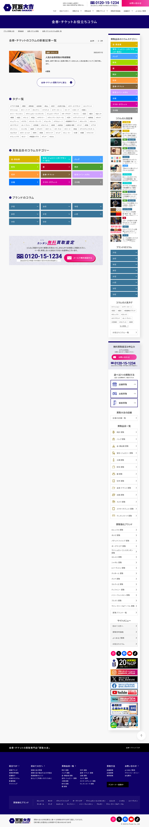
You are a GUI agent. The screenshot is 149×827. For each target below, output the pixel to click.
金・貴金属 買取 (122, 446)
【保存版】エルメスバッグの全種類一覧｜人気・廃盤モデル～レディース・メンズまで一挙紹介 (130, 163)
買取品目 (21, 31)
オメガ (99, 117)
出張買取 (123, 393)
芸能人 (84, 110)
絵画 (82, 133)
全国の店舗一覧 (119, 418)
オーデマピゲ (67, 114)
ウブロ (24, 121)
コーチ (68, 110)
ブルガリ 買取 (116, 600)
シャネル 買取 (116, 562)
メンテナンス (88, 106)
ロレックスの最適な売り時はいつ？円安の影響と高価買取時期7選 (129, 144)
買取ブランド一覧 (120, 612)
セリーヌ (67, 129)
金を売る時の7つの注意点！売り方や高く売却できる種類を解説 (130, 127)
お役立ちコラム (119, 644)
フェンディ (48, 121)
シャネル (24, 129)
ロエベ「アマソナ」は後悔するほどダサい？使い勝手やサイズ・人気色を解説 (129, 232)
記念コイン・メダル (82, 174)
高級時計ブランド (71, 121)
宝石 (84, 114)
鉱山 (46, 106)
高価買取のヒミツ (37, 775)
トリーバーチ (26, 110)
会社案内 (128, 775)
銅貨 (24, 106)
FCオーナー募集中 (116, 784)
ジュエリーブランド (53, 114)
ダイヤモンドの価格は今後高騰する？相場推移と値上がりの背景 (129, 188)
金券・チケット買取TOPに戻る (53, 82)
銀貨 (12, 117)
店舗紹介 (12, 775)
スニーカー (67, 133)
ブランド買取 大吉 (8, 31)
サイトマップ (13, 784)
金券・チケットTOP (133, 748)
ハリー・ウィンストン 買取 (120, 595)
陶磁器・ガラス (34, 137)
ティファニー (14, 129)
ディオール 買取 (117, 573)
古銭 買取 (120, 495)
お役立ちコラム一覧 (121, 332)
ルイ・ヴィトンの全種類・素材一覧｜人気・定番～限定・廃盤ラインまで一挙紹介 (130, 215)
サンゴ (26, 117)
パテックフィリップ (79, 117)
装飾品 (91, 117)
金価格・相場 (70, 125)
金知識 (39, 106)
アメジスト (90, 133)
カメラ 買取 (121, 501)
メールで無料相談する (82, 257)
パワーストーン (57, 110)
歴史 (91, 114)
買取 (48, 71)
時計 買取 (120, 432)
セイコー (77, 114)
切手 (69, 117)
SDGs (52, 137)
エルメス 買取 (116, 557)
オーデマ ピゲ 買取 (118, 546)
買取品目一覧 (68, 766)
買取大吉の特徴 (36, 770)
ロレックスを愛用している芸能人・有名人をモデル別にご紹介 (130, 205)
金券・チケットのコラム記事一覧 (52, 31)
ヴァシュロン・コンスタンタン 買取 (122, 551)
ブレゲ (45, 137)
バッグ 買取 (121, 439)
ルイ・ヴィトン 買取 (118, 568)
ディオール (40, 804)
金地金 (60, 125)
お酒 (75, 133)
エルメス (93, 121)
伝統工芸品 (61, 106)
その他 (77, 182)
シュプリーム (15, 121)
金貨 (32, 129)
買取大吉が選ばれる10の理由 (41, 773)
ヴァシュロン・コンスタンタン (35, 114)
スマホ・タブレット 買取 (125, 508)
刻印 (53, 106)
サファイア (50, 133)
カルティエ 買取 (117, 584)
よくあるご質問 (141, 11)
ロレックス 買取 (117, 529)
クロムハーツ (59, 121)
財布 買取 (120, 467)
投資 (53, 125)
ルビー (24, 137)
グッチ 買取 (115, 578)
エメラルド (14, 133)
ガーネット (58, 129)
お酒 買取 (120, 460)
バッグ (58, 133)
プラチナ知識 (15, 106)
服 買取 (119, 474)
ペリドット (46, 110)
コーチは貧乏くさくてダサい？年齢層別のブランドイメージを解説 (130, 240)
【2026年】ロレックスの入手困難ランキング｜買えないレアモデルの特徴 (129, 197)
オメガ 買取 (115, 535)
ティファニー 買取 (117, 589)
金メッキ (98, 114)
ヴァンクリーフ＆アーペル (56, 117)
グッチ (80, 125)
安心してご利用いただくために (41, 778)
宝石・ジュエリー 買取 (125, 453)
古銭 (13, 182)
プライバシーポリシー (132, 773)
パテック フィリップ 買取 (120, 540)
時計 (76, 167)
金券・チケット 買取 (124, 488)
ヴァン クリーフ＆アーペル (115, 804)
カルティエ (45, 125)
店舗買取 (123, 384)
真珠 (41, 133)
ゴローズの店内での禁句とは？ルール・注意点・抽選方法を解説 (129, 222)
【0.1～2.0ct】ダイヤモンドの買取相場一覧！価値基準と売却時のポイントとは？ (129, 180)
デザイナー (41, 117)
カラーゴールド (25, 133)
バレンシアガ (15, 137)
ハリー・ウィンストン (17, 114)
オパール (49, 129)
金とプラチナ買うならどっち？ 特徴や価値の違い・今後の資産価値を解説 (129, 136)
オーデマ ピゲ (77, 801)
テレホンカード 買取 (124, 515)
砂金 (33, 117)
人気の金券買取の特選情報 (57, 57)
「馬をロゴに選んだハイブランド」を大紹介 (130, 169)
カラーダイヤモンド (74, 106)
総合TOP (13, 766)
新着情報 (12, 781)
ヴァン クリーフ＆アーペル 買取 (122, 606)
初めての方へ (64, 11)
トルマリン (36, 110)
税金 (75, 129)
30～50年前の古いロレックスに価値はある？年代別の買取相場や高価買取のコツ (130, 154)
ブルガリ (40, 129)
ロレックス (84, 121)
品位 (19, 117)
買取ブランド (13, 770)
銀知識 (31, 106)
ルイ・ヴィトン (26, 125)
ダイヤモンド (15, 125)
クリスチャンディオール (88, 129)
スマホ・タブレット (50, 182)
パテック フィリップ (62, 801)
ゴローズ (76, 110)
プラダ (94, 125)
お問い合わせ (124, 357)
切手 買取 (120, 481)
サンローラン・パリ (35, 121)
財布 (35, 133)
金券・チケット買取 (33, 31)
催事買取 (123, 402)
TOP (54, 11)
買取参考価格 (115, 11)
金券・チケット (52, 52)
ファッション (14, 110)
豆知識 (36, 125)
